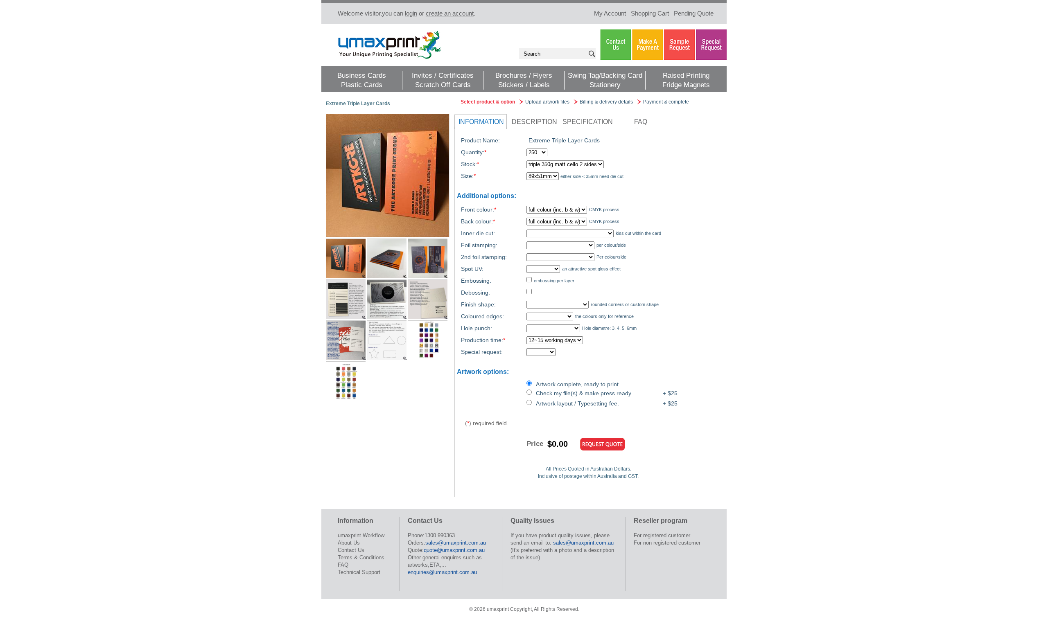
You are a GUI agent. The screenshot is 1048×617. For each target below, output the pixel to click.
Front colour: (478, 209)
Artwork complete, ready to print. (578, 384)
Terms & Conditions (361, 557)
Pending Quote (694, 13)
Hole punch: (476, 328)
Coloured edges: (482, 316)
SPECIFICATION (587, 121)
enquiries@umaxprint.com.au (442, 572)
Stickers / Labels (524, 85)
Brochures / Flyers (523, 75)
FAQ (640, 121)
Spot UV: (472, 269)
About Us (349, 543)
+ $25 (670, 393)
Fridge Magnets (686, 85)
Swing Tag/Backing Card (605, 75)
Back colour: (478, 221)
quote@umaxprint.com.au (454, 550)
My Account (610, 13)
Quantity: (473, 152)
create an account (450, 13)
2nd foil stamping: (484, 257)
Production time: (483, 340)
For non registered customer (667, 543)
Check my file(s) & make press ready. (584, 393)
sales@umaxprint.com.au (455, 543)
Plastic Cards (361, 85)
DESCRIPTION (534, 121)
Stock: (470, 164)
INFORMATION (481, 121)
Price (534, 444)
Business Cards (361, 75)
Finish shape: (478, 304)
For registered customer (662, 535)
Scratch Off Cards (443, 85)
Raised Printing (686, 75)
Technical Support (359, 572)
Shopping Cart (650, 13)
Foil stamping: (479, 245)
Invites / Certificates (443, 75)
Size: (468, 176)
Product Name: (480, 140)
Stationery (605, 85)
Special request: (482, 352)
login (411, 13)
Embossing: (476, 280)
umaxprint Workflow (361, 535)
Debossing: (475, 292)
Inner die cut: (478, 233)
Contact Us (351, 550)
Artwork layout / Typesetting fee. (577, 403)
